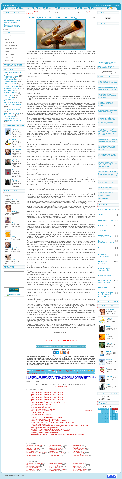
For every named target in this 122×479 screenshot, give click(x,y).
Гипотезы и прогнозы (55, 463)
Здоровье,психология (11, 87)
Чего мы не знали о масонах (40, 407)
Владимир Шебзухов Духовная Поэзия (105, 281)
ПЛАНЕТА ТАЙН (106, 398)
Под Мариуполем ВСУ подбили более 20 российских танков (107, 140)
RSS (113, 8)
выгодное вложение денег (108, 20)
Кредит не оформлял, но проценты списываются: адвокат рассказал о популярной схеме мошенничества (105, 195)
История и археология (11, 88)
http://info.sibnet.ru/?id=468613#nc (62, 370)
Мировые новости (10, 92)
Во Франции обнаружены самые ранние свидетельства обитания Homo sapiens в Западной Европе (107, 164)
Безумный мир (9, 78)
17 (108, 416)
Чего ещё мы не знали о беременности (44, 427)
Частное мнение (9, 116)
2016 (36, 12)
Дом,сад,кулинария (10, 83)
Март (41, 12)
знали (92, 372)
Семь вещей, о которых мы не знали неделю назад (48, 392)
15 (102, 416)
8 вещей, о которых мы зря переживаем (44, 432)
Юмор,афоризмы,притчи (12, 120)
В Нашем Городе (104, 225)
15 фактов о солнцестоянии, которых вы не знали (48, 406)
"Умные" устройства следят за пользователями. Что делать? (107, 88)
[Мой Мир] (64, 352)
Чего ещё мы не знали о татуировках (43, 409)
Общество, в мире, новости (34, 469)
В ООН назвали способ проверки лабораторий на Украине (106, 103)
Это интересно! (9, 118)
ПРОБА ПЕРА (102, 287)
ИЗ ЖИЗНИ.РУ (105, 399)
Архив (84, 8)
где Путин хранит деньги (105, 187)
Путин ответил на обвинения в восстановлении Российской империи (107, 148)
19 (114, 416)
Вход (40, 8)
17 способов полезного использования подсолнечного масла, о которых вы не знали (60, 426)
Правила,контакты (68, 8)
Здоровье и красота (55, 465)
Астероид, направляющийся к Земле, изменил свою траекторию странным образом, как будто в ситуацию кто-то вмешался (108, 131)
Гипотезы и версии (10, 81)
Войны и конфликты (11, 79)
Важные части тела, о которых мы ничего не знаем (48, 421)
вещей (29, 373)
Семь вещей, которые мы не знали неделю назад (48, 402)
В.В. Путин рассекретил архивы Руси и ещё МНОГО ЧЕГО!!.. (106, 294)
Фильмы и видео (9, 115)
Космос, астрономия (55, 466)
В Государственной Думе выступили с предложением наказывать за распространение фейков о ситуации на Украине (106, 120)
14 (99, 416)
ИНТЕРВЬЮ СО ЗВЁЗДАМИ (103, 262)
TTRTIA (100, 215)
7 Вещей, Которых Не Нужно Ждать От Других (46, 417)
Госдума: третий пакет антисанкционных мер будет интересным (107, 96)
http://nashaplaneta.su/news (35, 372)
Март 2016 (108, 406)
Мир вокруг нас (9, 90)
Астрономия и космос (11, 76)
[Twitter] (57, 352)
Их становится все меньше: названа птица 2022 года (106, 181)
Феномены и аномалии (12, 113)
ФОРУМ (51, 8)
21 (99, 419)
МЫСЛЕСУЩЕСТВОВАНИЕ (107, 210)
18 (111, 416)
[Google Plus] (68, 352)
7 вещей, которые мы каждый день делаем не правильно (50, 429)
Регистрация (26, 8)
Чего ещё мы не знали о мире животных (44, 419)
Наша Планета (100, 8)
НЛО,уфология (9, 97)
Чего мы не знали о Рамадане (41, 414)
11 (111, 414)
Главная (11, 8)
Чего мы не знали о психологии (41, 404)
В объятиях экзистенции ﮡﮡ (103, 255)
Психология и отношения (57, 469)
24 (108, 419)
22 (102, 419)
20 (117, 416)
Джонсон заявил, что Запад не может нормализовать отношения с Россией (107, 111)
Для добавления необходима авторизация (108, 62)
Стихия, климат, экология (80, 469)
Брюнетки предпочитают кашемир (106, 242)
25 (111, 419)
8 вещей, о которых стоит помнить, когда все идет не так (50, 431)
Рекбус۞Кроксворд (104, 236)
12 (114, 414)
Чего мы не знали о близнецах (41, 416)
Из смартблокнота (104, 275)
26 (114, 419)
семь (82, 372)
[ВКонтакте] (54, 352)
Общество (7, 99)
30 (105, 421)
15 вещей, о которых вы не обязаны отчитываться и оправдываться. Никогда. (57, 434)
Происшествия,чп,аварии (12, 104)
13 (117, 414)
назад (33, 373)
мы (37, 373)
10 (108, 414)
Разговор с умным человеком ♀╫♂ (104, 269)
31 (108, 421)
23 (105, 419)
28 (99, 421)
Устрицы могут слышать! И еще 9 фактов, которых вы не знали (52, 422)
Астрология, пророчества (12, 72)
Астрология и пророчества (34, 463)
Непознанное (8, 95)
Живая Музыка (103, 230)
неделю (77, 372)
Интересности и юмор (79, 465)
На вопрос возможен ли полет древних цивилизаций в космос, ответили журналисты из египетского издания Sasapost (108, 173)
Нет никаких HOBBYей (106, 220)
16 (105, 416)
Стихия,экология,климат (12, 109)
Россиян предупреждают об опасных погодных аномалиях (107, 81)
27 (117, 419)
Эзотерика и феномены (80, 470)
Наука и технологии (10, 94)
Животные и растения (11, 85)
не (39, 373)
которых (87, 372)
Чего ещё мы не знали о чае (40, 424)
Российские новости (11, 108)
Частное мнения (54, 470)
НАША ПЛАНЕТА (106, 396)
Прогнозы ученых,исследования (11, 101)
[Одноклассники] (61, 352)
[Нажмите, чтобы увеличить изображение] (61, 34)
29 (102, 421)
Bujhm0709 (66, 372)
